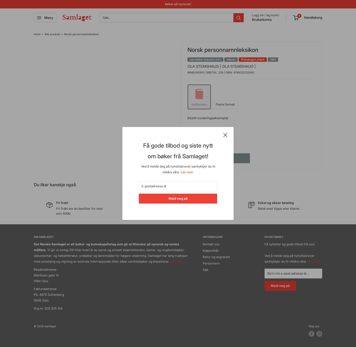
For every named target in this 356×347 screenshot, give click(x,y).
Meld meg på (178, 198)
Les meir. (187, 172)
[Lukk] (225, 135)
